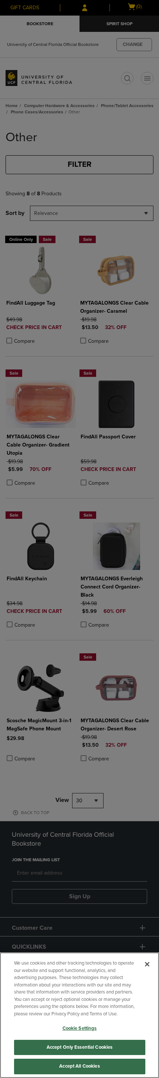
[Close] (147, 964)
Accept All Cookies (79, 1066)
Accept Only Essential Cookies (80, 1047)
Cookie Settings (79, 1028)
